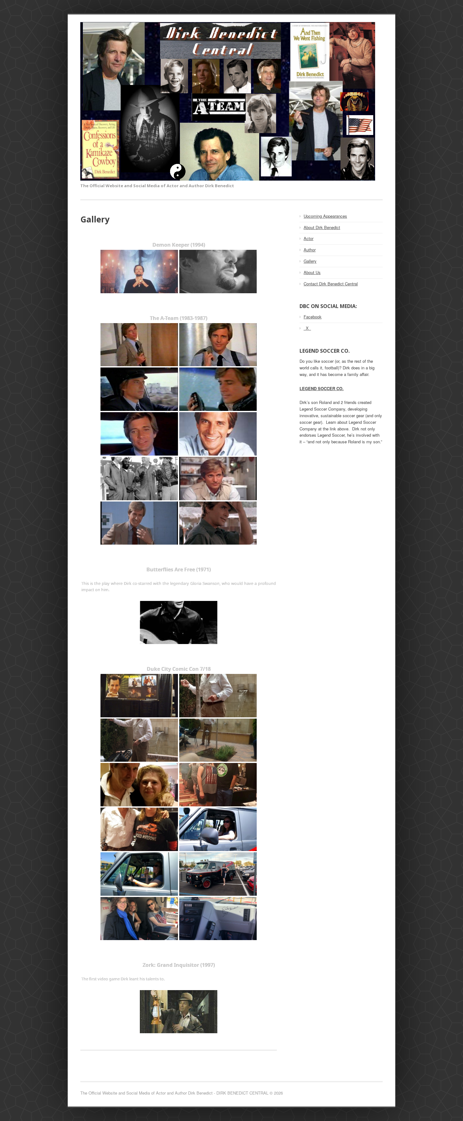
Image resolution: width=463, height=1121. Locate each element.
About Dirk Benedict (322, 227)
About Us (312, 272)
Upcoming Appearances (325, 216)
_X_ (307, 328)
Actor (308, 238)
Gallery (310, 261)
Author (310, 250)
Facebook (313, 317)
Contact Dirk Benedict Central (331, 284)
